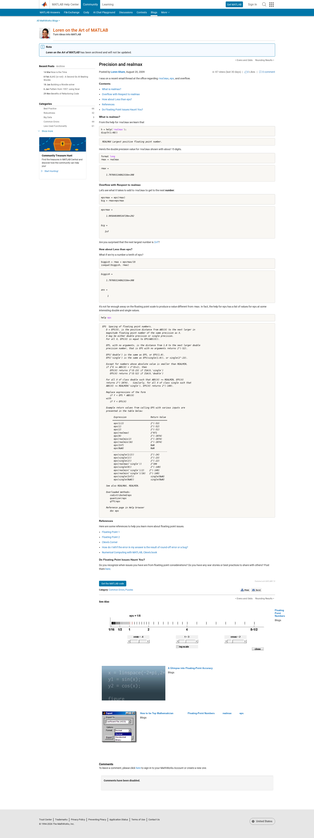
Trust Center (45, 819)
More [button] (164, 12)
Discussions (126, 12)
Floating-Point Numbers (201, 713)
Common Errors (69, 121)
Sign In (253, 5)
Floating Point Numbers (280, 613)
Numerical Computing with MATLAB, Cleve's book (129, 552)
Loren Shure (118, 71)
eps (241, 713)
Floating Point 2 (111, 537)
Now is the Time (59, 72)
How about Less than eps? (117, 99)
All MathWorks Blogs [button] (47, 20)
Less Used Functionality (69, 126)
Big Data (69, 117)
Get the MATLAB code (112, 583)
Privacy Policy (78, 819)
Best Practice (69, 108)
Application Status (118, 819)
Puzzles (129, 590)
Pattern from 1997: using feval (65, 89)
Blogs (154, 12)
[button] (264, 4)
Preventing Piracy (97, 819)
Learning (108, 4)
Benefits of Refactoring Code (65, 93)
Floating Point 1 (111, 532)
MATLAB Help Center (65, 4)
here (107, 568)
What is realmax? (111, 89)
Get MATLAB (234, 4)
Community (90, 4)
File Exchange (71, 12)
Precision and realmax (120, 64)
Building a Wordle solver (63, 84)
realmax (227, 713)
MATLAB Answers (49, 12)
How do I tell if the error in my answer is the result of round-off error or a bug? (145, 547)
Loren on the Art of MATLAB (80, 30)
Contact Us (154, 819)
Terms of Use (138, 819)
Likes (251, 71)
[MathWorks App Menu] (271, 4)
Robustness (69, 113)
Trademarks (61, 819)
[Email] (256, 590)
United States (263, 821)
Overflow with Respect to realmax (121, 94)
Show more (47, 131)
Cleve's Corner (110, 542)
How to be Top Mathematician (156, 713)
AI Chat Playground (104, 12)
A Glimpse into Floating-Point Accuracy (190, 668)
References (108, 104)
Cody (86, 12)
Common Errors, (117, 590)
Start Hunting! (51, 171)
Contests (142, 12)
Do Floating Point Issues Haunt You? (122, 109)
